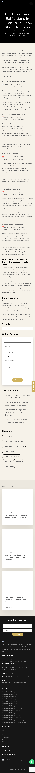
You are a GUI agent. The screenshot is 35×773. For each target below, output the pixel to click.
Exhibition (15, 33)
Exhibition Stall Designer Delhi (11, 703)
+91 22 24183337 (10, 673)
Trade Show (19, 461)
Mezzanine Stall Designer (10, 701)
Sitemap (4, 742)
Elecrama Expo (8, 446)
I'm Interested (33, 386)
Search (6, 324)
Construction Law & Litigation (13, 441)
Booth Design (8, 436)
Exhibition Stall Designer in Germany (13, 720)
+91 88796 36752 (13, 677)
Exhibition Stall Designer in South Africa (14, 722)
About (4, 732)
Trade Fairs (7, 461)
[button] (31, 4)
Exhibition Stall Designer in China (12, 708)
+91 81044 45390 (24, 677)
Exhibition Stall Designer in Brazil (12, 706)
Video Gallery (6, 737)
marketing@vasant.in (20, 682)
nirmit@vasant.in (7, 682)
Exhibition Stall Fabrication (10, 694)
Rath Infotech (26, 765)
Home (4, 730)
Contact (4, 739)
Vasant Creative (14, 31)
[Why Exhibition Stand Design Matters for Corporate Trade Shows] (17, 590)
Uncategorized (8, 466)
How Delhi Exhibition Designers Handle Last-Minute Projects (17, 396)
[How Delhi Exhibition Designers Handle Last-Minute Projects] (17, 507)
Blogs (4, 735)
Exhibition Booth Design (9, 699)
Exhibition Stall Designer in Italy (11, 717)
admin (7, 523)
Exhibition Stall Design (9, 692)
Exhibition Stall (24, 33)
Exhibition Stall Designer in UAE (11, 713)
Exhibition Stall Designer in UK (11, 715)
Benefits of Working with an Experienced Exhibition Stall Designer (16, 412)
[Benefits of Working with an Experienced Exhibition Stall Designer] (17, 548)
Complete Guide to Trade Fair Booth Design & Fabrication (17, 404)
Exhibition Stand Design (17, 35)
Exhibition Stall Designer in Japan (12, 710)
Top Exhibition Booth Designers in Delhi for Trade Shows (17, 421)
